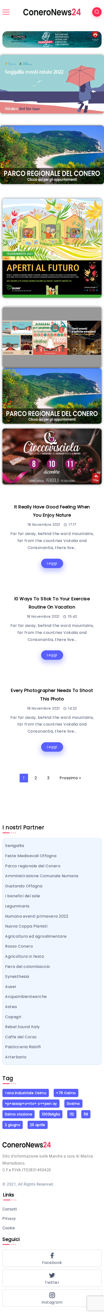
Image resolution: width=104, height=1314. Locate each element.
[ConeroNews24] (52, 12)
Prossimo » (70, 778)
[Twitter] (52, 1278)
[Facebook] (52, 1258)
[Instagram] (52, 1298)
